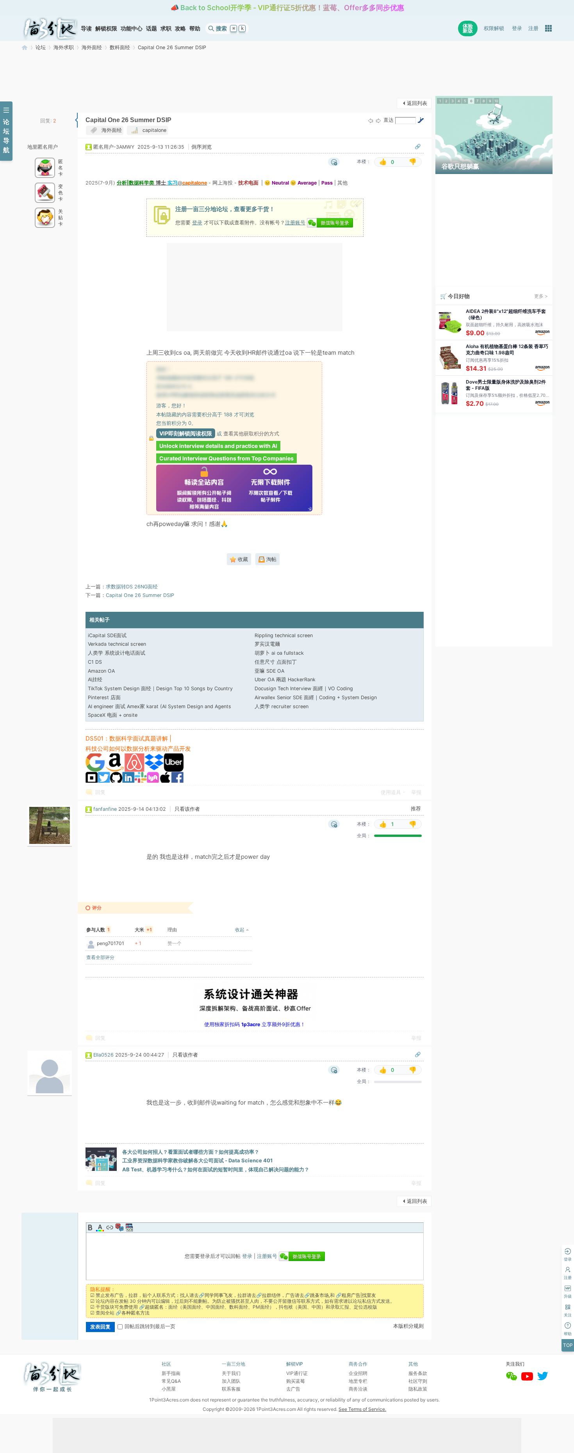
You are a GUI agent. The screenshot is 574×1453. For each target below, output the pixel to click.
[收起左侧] (76, 120)
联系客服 (231, 1389)
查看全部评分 (100, 957)
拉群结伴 (271, 1295)
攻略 (180, 28)
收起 (239, 930)
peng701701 (110, 943)
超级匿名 (154, 1307)
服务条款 (417, 1373)
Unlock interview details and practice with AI (218, 445)
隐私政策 (417, 1389)
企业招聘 (358, 1373)
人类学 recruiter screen (281, 706)
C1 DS (95, 662)
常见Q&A (171, 1381)
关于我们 (231, 1373)
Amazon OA (101, 671)
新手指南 (171, 1373)
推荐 (416, 809)
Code (129, 1227)
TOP (568, 1345)
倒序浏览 (201, 147)
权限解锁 (494, 28)
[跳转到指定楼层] (420, 120)
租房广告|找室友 (359, 1295)
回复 (100, 792)
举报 (416, 792)
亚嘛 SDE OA (269, 671)
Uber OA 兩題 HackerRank (285, 679)
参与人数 (98, 930)
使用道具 (391, 792)
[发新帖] (37, 102)
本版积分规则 (408, 1326)
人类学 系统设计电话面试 (116, 653)
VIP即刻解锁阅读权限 (185, 433)
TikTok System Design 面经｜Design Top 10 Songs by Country (160, 688)
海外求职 (63, 47)
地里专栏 (358, 1381)
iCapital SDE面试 (107, 635)
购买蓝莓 (295, 1381)
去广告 (293, 1389)
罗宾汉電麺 (267, 644)
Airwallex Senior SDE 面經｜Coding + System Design (316, 697)
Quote (119, 1227)
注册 (533, 28)
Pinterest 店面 (104, 697)
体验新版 (468, 28)
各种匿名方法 (135, 1313)
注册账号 (295, 222)
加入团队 (231, 1381)
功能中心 (132, 28)
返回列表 (417, 103)
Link (110, 1227)
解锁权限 (106, 28)
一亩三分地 (24, 47)
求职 (165, 28)
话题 (151, 28)
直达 (388, 120)
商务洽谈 (358, 1389)
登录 (517, 28)
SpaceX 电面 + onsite (112, 715)
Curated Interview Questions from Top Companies (226, 458)
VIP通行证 (297, 1373)
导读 (86, 28)
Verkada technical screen (117, 644)
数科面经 (120, 47)
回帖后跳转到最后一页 (150, 1326)
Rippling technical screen (284, 635)
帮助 (194, 28)
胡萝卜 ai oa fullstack (279, 653)
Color (100, 1227)
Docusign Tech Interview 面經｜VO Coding (304, 688)
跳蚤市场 (319, 1295)
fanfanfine (105, 809)
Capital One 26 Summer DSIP (172, 47)
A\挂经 (95, 679)
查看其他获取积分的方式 (251, 433)
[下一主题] (378, 121)
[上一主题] (370, 121)
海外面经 (92, 47)
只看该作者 (187, 809)
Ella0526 (103, 1055)
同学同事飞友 (219, 1295)
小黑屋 (169, 1389)
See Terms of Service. (362, 1409)
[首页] (50, 28)
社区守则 (417, 1381)
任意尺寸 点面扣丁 (276, 662)
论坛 (41, 47)
